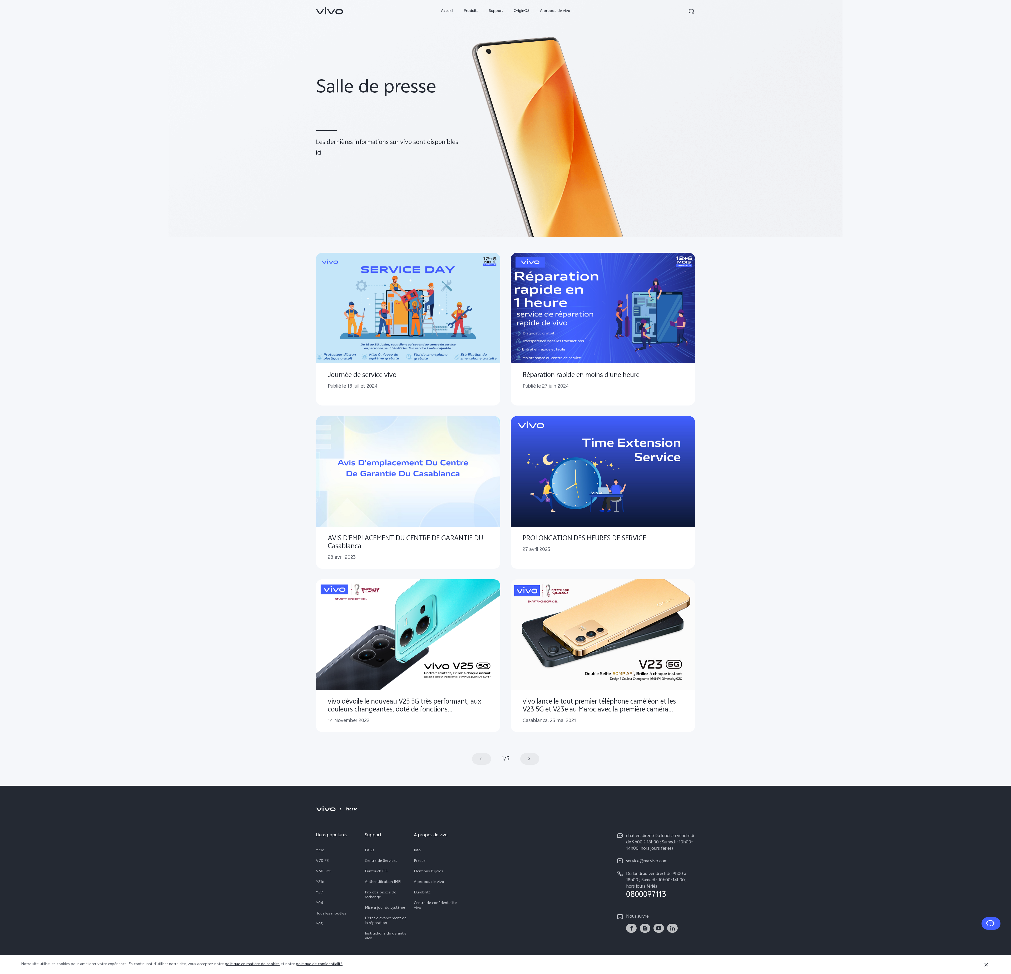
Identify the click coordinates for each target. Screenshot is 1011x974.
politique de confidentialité (319, 964)
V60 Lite (323, 871)
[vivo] (326, 810)
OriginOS (521, 11)
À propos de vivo (429, 882)
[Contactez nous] (991, 923)
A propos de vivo (555, 11)
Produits (471, 11)
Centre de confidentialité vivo (435, 906)
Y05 (319, 924)
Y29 (319, 893)
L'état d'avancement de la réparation (386, 921)
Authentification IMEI (383, 882)
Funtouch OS (376, 871)
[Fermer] (986, 964)
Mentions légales (428, 871)
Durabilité (422, 893)
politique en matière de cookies (252, 964)
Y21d (320, 882)
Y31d (320, 850)
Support (496, 11)
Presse (419, 861)
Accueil (447, 11)
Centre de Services (381, 861)
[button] (691, 11)
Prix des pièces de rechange (380, 895)
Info (417, 850)
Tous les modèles (331, 914)
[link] (329, 10)
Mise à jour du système (385, 908)
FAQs (369, 850)
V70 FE (322, 861)
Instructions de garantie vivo (386, 936)
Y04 (319, 903)
